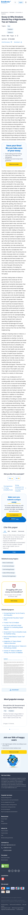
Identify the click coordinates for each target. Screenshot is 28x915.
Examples (12, 12)
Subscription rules (5, 908)
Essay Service (4, 12)
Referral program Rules (18, 908)
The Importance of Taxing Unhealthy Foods (8, 488)
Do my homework (5, 809)
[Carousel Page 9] (18, 729)
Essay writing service (6, 797)
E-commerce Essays (8, 566)
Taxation (3, 14)
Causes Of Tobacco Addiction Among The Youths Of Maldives (13, 652)
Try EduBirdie (13, 515)
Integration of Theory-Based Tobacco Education (12, 642)
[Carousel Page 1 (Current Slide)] (9, 729)
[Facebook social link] (9, 871)
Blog (2, 821)
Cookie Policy (19, 909)
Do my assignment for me (7, 802)
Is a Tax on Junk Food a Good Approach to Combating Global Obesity (13, 627)
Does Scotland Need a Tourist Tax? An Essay (14, 637)
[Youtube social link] (12, 871)
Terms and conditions (15, 904)
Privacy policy (4, 904)
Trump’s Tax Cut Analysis (11, 622)
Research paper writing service (9, 804)
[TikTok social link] (15, 871)
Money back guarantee (7, 837)
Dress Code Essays (8, 562)
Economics (19, 12)
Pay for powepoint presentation (9, 811)
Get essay (14, 601)
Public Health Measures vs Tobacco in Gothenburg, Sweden (15, 647)
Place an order (14, 164)
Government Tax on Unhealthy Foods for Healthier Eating (15, 633)
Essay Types (4, 818)
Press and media (5, 857)
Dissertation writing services (8, 807)
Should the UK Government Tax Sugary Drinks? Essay (14, 706)
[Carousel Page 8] (17, 729)
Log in (20, 2)
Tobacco (10, 32)
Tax (9, 26)
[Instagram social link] (19, 871)
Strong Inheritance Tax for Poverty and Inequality (19, 488)
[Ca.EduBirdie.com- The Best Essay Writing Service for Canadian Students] (2, 879)
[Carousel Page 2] (10, 729)
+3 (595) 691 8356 (7, 850)
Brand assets (4, 860)
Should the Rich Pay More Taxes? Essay (13, 619)
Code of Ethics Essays (9, 573)
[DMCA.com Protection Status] (5, 866)
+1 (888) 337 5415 (7, 847)
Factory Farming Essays (9, 576)
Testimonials (4, 833)
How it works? (4, 830)
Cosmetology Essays (8, 569)
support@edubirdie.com (9, 845)
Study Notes (4, 823)
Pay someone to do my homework (9, 800)
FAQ (2, 835)
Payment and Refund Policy (8, 909)
